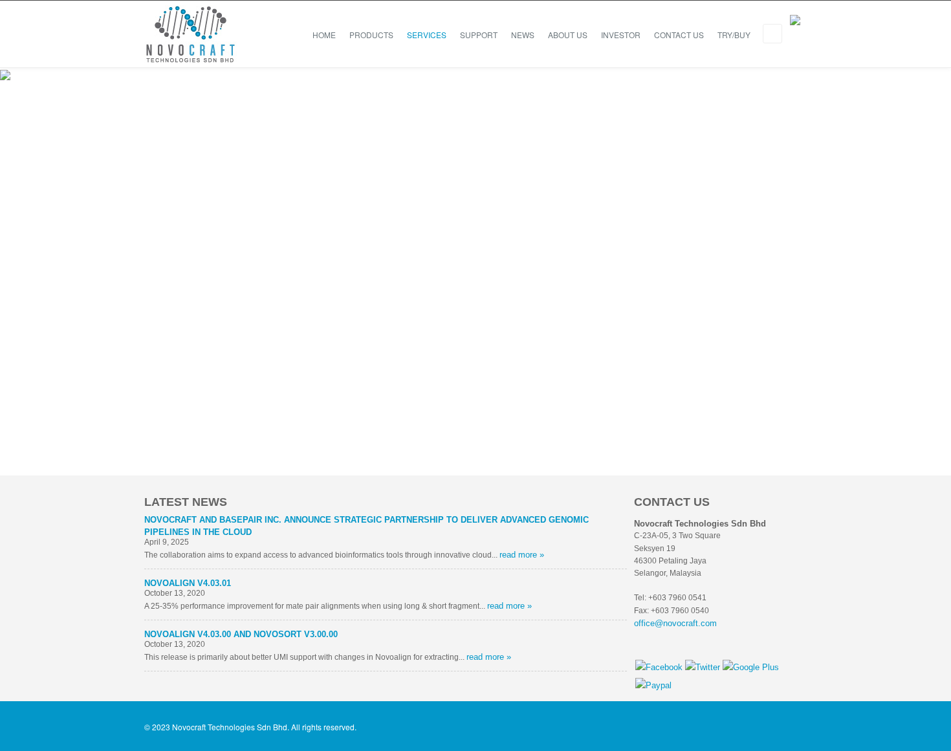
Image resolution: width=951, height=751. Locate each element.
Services (426, 34)
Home (324, 34)
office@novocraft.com (675, 623)
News (522, 34)
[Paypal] (653, 685)
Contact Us (679, 34)
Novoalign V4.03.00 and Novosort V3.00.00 (241, 634)
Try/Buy (733, 34)
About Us (567, 34)
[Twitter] (702, 667)
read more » (521, 555)
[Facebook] (659, 667)
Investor (620, 34)
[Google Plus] (750, 667)
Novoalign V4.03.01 (187, 583)
